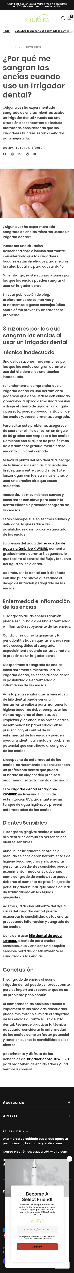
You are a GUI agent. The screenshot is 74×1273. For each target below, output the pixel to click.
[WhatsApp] (28, 154)
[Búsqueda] (63, 18)
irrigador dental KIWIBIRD (48, 1059)
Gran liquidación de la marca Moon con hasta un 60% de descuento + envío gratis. (37, 5)
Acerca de (13, 1102)
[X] (13, 154)
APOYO (10, 1116)
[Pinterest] (20, 154)
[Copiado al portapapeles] (35, 154)
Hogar (6, 31)
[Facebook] (5, 154)
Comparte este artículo (23, 148)
